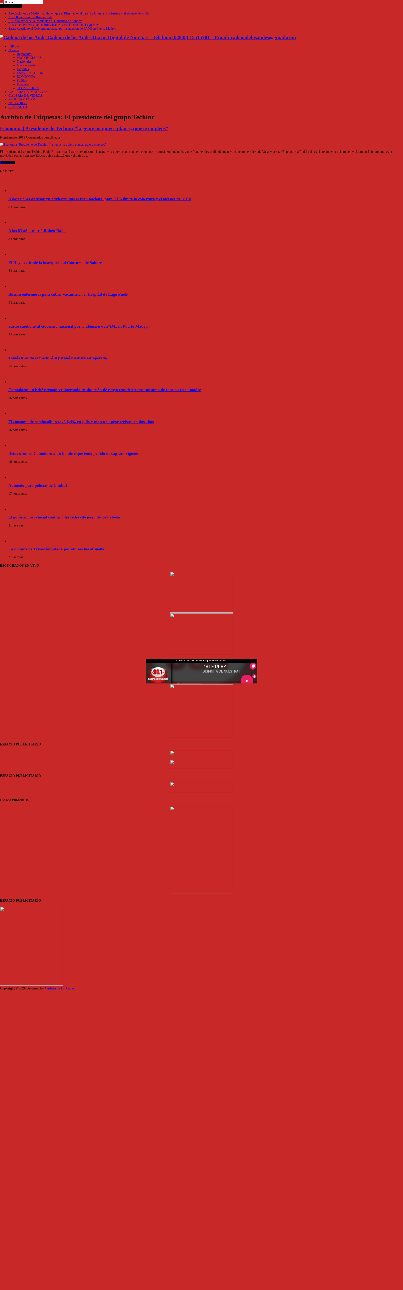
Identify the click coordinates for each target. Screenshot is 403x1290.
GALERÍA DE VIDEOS (25, 95)
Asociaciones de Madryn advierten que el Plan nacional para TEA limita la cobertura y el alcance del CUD (79, 13)
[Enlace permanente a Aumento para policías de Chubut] (15, 477)
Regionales (24, 54)
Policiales (23, 84)
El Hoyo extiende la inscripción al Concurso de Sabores (45, 21)
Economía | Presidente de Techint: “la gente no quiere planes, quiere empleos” (84, 128)
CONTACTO (17, 107)
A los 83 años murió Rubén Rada (30, 17)
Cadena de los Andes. (60, 988)
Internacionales (27, 65)
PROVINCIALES (29, 57)
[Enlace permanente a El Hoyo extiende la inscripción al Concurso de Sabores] (15, 254)
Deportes (23, 69)
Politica (22, 80)
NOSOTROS (17, 103)
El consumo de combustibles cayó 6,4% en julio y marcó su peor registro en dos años (81, 421)
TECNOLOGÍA (28, 88)
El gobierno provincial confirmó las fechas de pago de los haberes (64, 517)
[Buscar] (1, 3)
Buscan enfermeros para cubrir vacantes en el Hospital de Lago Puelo (54, 24)
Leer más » (7, 162)
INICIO (13, 46)
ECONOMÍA (26, 76)
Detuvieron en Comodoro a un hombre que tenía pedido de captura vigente (73, 453)
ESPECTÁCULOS (30, 73)
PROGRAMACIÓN (22, 99)
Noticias (13, 50)
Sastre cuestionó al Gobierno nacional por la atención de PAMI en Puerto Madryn (62, 28)
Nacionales (24, 61)
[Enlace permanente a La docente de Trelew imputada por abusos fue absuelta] (15, 541)
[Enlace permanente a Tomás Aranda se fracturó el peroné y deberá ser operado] (15, 350)
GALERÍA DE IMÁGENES (27, 92)
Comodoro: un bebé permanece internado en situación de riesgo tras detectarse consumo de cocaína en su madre (104, 390)
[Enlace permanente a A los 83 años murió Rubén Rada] (15, 222)
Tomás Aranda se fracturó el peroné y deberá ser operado (57, 358)
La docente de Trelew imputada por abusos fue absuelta (56, 549)
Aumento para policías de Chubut (37, 485)
